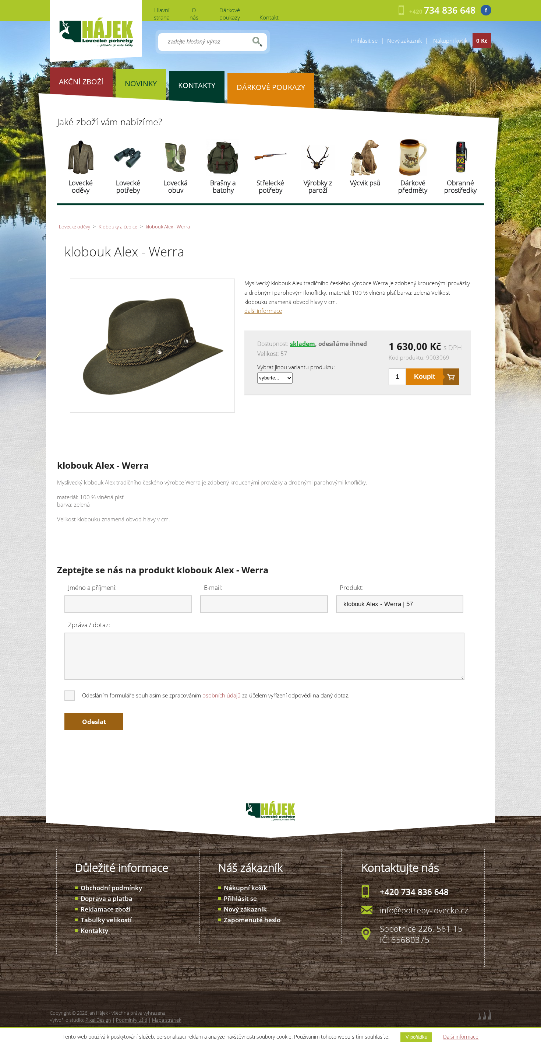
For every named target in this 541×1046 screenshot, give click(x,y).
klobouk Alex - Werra (168, 226)
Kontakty (94, 930)
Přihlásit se (364, 40)
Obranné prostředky (460, 186)
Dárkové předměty (412, 186)
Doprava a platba (106, 898)
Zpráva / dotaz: (89, 624)
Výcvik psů (365, 182)
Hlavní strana (162, 13)
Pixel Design (98, 1020)
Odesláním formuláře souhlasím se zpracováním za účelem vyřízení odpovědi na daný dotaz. (216, 695)
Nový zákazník (404, 40)
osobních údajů (221, 695)
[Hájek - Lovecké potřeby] (96, 60)
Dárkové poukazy (229, 13)
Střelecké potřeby (270, 186)
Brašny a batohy (223, 186)
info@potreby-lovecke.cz (424, 910)
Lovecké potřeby (128, 186)
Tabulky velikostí (106, 920)
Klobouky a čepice (118, 226)
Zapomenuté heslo (252, 920)
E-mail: (213, 587)
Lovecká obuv (175, 186)
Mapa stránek (166, 1020)
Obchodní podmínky (111, 888)
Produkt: (352, 587)
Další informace (460, 1036)
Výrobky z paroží (318, 186)
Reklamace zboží (106, 909)
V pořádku (416, 1037)
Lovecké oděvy (80, 186)
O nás (194, 13)
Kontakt (269, 17)
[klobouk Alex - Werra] (152, 408)
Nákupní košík (245, 888)
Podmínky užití (131, 1020)
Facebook (486, 10)
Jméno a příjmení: (92, 587)
